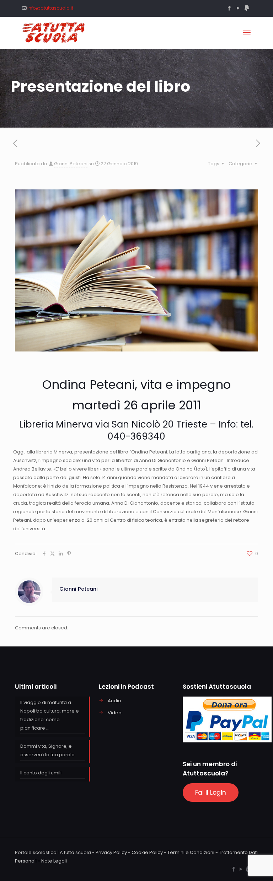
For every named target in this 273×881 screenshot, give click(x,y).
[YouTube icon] (238, 8)
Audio (114, 700)
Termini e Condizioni (190, 852)
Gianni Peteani (70, 163)
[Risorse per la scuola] (54, 33)
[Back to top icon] (238, 866)
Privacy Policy (111, 852)
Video (115, 712)
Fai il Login (210, 792)
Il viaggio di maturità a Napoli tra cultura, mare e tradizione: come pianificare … (49, 715)
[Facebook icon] (229, 8)
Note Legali (54, 861)
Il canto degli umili (40, 772)
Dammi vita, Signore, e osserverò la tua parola (47, 750)
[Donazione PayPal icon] (247, 8)
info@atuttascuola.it (50, 8)
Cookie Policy (147, 852)
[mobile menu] (247, 33)
